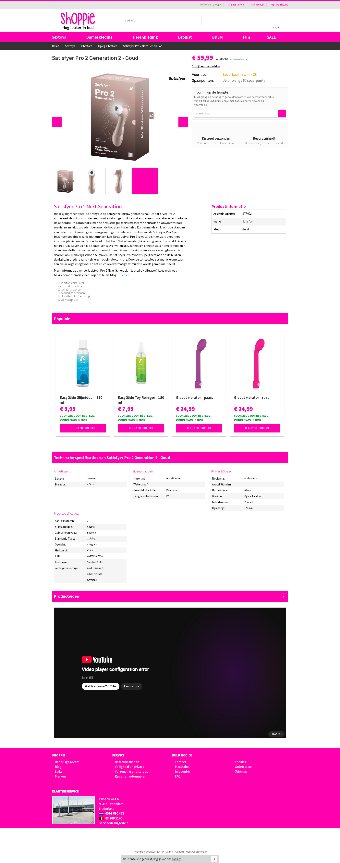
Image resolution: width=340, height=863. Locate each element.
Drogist (185, 37)
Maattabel (182, 767)
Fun (246, 37)
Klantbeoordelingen (196, 851)
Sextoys (59, 37)
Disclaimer (167, 851)
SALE (271, 37)
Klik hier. (123, 275)
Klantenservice (236, 4)
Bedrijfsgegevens (67, 762)
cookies (176, 859)
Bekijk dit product (83, 428)
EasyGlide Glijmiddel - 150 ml (81, 400)
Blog (58, 767)
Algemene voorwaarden (147, 851)
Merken (60, 776)
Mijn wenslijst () (279, 4)
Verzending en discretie (131, 771)
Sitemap (241, 771)
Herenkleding (145, 37)
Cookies (240, 762)
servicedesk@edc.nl (114, 823)
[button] (57, 122)
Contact (180, 762)
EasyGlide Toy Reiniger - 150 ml (141, 400)
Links (58, 771)
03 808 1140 (113, 818)
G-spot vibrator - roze (251, 397)
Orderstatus (243, 767)
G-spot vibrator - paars (194, 397)
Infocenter (182, 771)
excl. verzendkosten (238, 59)
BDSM (217, 37)
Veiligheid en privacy (129, 767)
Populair (169, 318)
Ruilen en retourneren (130, 776)
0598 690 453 (114, 813)
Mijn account (257, 4)
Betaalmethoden (127, 762)
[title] (177, 78)
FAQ (177, 776)
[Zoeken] (208, 20)
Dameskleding (99, 37)
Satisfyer (248, 221)
